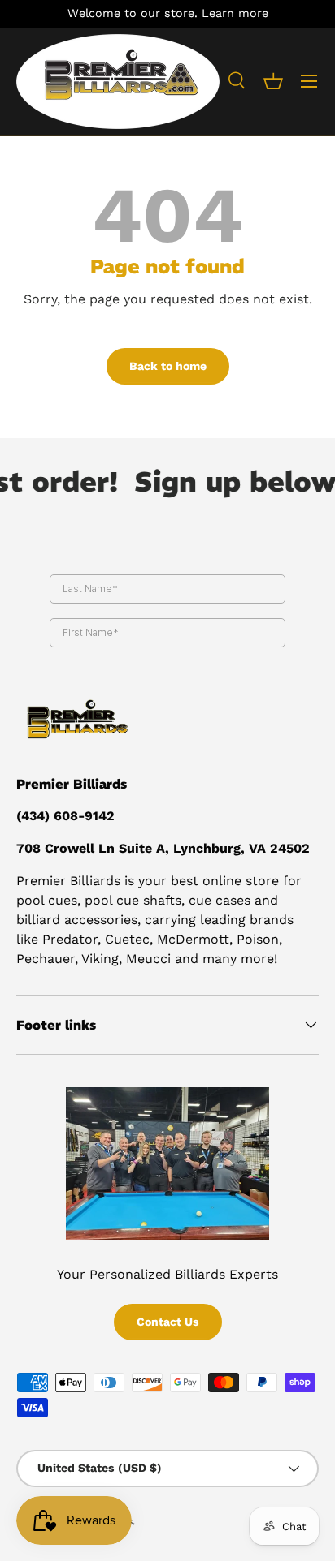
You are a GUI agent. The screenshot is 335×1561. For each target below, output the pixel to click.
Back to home (168, 365)
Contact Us (168, 1321)
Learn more (235, 12)
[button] (273, 81)
